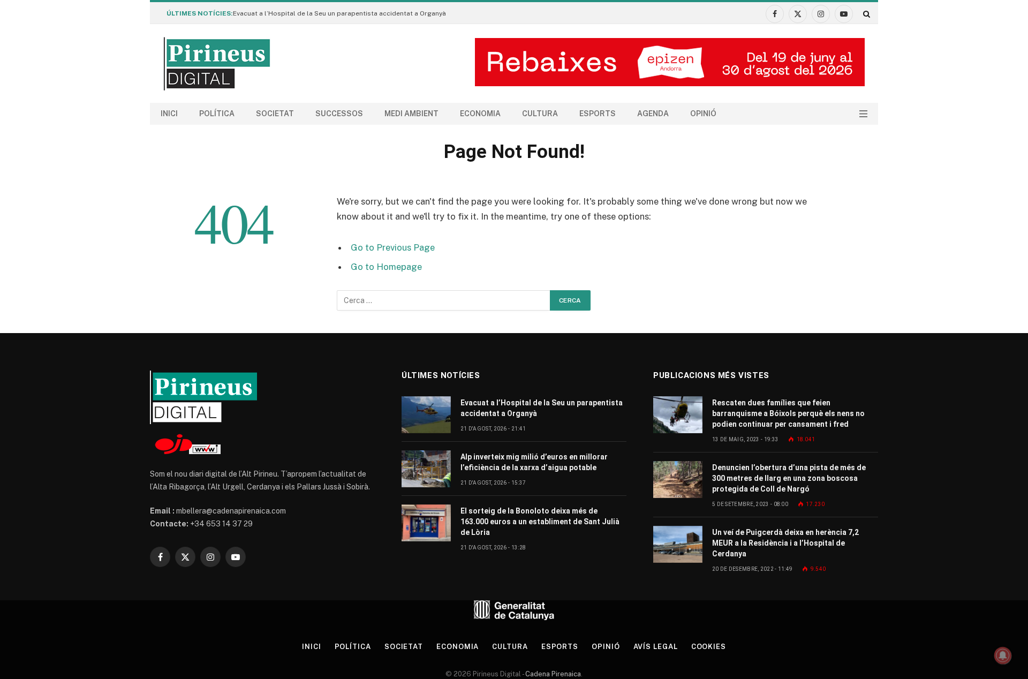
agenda (653, 113)
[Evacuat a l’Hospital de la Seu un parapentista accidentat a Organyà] (426, 414)
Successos (339, 113)
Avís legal (655, 647)
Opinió (703, 113)
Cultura (540, 113)
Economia (480, 113)
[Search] (865, 14)
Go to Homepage (386, 266)
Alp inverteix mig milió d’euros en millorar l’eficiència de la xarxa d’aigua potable (534, 462)
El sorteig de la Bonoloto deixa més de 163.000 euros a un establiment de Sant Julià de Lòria (539, 522)
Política (217, 113)
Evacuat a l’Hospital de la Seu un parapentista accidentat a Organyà (339, 13)
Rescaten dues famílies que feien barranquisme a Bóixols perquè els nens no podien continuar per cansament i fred (788, 413)
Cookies (708, 647)
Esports (597, 113)
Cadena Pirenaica (552, 674)
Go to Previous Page (393, 247)
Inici (169, 113)
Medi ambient (411, 113)
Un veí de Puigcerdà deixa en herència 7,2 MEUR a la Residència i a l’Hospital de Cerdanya (785, 543)
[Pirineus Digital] (216, 64)
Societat (275, 113)
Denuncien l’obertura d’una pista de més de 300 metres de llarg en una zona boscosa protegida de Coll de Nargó (789, 478)
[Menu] (863, 113)
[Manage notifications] (1002, 655)
